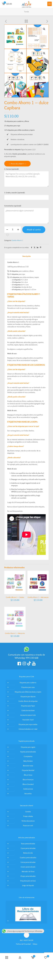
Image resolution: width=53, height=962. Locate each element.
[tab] (26, 256)
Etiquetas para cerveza (28, 881)
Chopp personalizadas (28, 876)
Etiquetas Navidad (28, 770)
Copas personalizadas (28, 848)
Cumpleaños (28, 756)
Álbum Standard (28, 784)
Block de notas (28, 766)
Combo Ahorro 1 (17, 240)
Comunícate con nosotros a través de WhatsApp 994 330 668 (26, 656)
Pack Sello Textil (28, 720)
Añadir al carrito (34, 229)
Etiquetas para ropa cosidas (28, 724)
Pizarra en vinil (28, 825)
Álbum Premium (28, 780)
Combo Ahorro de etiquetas (28, 701)
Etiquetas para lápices (28, 696)
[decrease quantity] (7, 229)
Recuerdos (28, 793)
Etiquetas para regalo (28, 747)
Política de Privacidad (23, 944)
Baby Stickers (28, 761)
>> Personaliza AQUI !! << (17, 164)
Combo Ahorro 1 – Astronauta (38, 597)
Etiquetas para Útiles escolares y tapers (28, 692)
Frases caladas (28, 816)
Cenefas (28, 812)
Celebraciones (28, 789)
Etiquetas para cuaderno (28, 682)
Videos (35, 944)
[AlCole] (26, 4)
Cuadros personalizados (28, 857)
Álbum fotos (28, 775)
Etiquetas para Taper (28, 706)
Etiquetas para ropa (28, 687)
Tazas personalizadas (28, 844)
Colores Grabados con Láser (28, 729)
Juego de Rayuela (28, 885)
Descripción (26, 256)
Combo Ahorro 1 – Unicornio (15, 633)
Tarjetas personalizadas (28, 752)
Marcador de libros (28, 871)
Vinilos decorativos (28, 821)
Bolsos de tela (28, 853)
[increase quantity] (18, 229)
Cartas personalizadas (28, 862)
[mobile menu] (49, 4)
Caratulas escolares (27, 710)
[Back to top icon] (26, 935)
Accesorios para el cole (28, 715)
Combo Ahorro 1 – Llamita (15, 597)
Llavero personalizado (28, 867)
